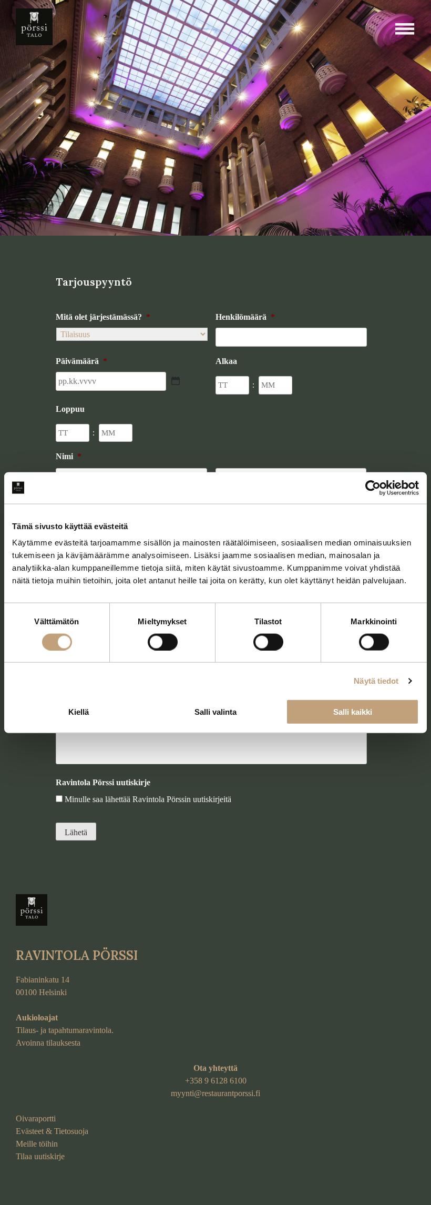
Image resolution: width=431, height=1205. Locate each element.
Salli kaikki (352, 711)
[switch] (163, 641)
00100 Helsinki (41, 992)
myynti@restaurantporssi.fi (215, 1093)
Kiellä (78, 711)
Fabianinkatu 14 (42, 979)
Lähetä (76, 832)
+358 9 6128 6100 (216, 1080)
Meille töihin (37, 1143)
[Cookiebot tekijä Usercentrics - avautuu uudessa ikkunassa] (373, 487)
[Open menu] (404, 29)
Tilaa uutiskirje (40, 1156)
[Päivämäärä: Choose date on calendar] (175, 381)
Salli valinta (215, 711)
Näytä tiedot (376, 680)
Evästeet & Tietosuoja (52, 1131)
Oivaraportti (36, 1118)
